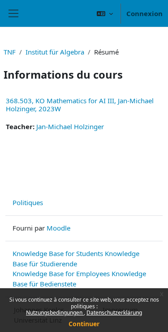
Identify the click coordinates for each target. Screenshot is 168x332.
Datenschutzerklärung (114, 312)
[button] (105, 13)
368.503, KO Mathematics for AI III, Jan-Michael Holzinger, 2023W (80, 104)
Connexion (144, 13)
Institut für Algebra (55, 51)
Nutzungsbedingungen (55, 312)
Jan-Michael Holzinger (70, 126)
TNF (10, 51)
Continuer (84, 323)
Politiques (28, 202)
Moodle (58, 227)
